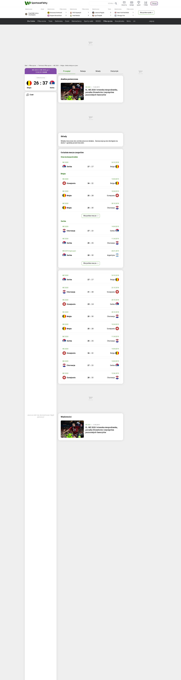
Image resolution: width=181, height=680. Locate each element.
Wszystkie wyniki (145, 12)
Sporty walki (88, 21)
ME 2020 (56, 65)
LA (134, 21)
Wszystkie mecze (90, 216)
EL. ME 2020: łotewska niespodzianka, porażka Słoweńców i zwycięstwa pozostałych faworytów (101, 92)
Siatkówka (59, 21)
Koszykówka (119, 21)
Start (26, 65)
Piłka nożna (41, 21)
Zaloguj (154, 3)
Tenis (50, 21)
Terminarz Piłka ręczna (45, 65)
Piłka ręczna (107, 21)
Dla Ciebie (31, 21)
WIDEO (98, 21)
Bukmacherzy (76, 21)
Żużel (67, 21)
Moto (129, 21)
